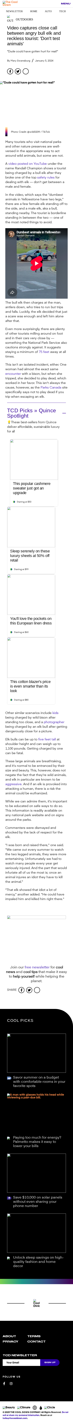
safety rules (46, 177)
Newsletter (14, 11)
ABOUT (9, 1336)
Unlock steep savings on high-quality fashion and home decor (38, 1262)
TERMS (34, 1336)
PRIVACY (10, 1341)
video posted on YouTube (27, 163)
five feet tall (47, 739)
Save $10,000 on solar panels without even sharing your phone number (37, 1202)
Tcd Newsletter (20, 1355)
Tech (62, 11)
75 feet (44, 352)
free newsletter (37, 967)
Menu (65, 3)
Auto (48, 11)
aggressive (13, 784)
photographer (54, 722)
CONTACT (36, 1341)
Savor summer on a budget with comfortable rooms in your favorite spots (39, 1082)
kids (55, 713)
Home (33, 11)
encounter (13, 373)
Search (56, 3)
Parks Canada (51, 387)
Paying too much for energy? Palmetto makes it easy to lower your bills (37, 1142)
